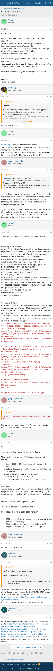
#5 (51, 232)
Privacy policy (20, 664)
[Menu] (3, 3)
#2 (51, 97)
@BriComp (5, 144)
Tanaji (5, 15)
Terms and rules (7, 664)
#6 (51, 408)
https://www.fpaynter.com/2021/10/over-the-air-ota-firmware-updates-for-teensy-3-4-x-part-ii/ (23, 630)
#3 (51, 140)
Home (34, 664)
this (15, 125)
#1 (51, 29)
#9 (51, 562)
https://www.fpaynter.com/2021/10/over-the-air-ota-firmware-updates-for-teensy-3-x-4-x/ (25, 625)
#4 (51, 170)
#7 (51, 443)
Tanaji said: (7, 101)
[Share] (47, 29)
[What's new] (45, 3)
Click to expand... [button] (26, 121)
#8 (51, 543)
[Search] (50, 3)
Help (28, 664)
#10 (50, 617)
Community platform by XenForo (21, 669)
